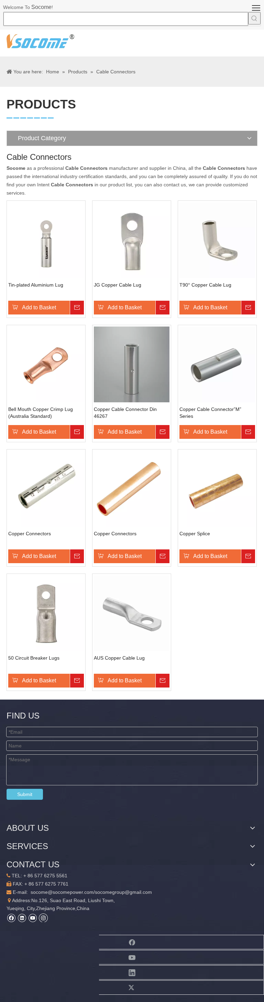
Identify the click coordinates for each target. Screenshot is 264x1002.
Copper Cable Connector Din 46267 (125, 412)
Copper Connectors (29, 533)
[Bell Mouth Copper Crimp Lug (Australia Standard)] (46, 364)
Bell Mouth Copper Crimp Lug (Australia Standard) (40, 412)
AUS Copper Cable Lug (119, 658)
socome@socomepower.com (62, 892)
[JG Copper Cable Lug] (131, 239)
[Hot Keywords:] (254, 18)
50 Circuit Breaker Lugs (33, 658)
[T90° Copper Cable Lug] (217, 239)
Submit (24, 794)
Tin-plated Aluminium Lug (35, 285)
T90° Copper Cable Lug (205, 285)
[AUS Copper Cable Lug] (131, 613)
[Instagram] (43, 917)
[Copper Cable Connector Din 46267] (131, 364)
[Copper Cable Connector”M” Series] (217, 364)
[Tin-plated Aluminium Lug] (46, 239)
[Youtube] (32, 917)
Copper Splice (194, 533)
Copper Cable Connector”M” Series (210, 412)
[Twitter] (132, 987)
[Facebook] (11, 917)
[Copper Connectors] (46, 488)
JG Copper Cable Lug (117, 285)
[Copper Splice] (217, 488)
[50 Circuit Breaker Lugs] (46, 613)
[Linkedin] (22, 917)
